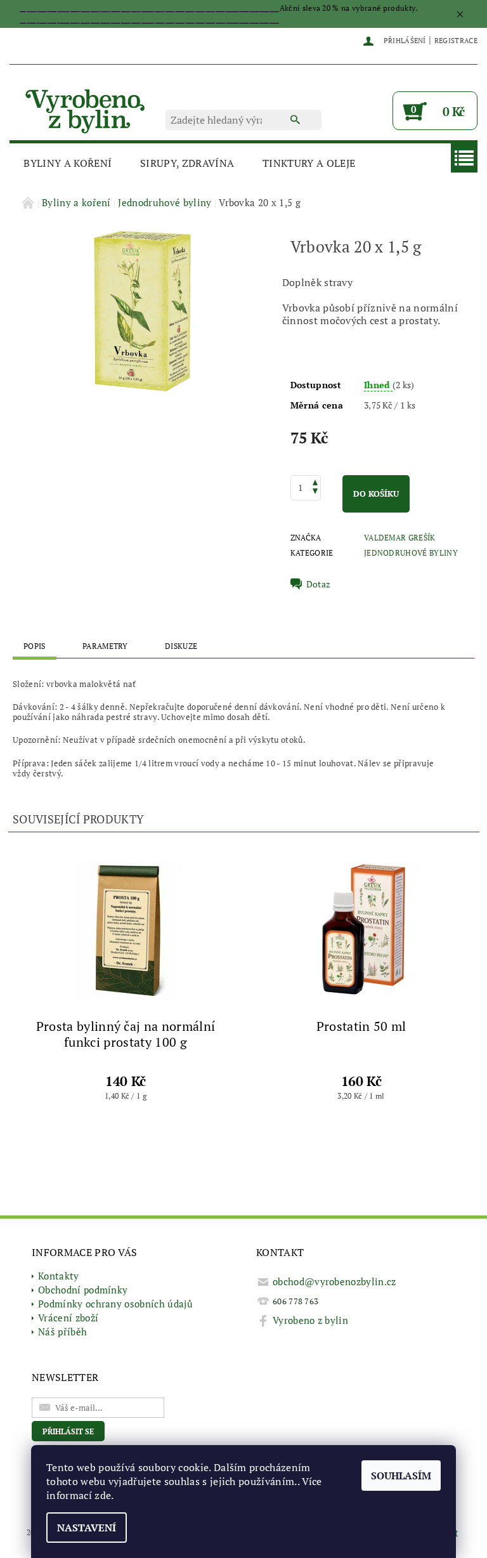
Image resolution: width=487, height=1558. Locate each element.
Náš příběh (62, 1331)
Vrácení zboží (68, 1317)
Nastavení (86, 1528)
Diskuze (181, 646)
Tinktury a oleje (309, 163)
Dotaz (318, 584)
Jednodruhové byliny (411, 553)
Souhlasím (401, 1476)
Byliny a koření (67, 163)
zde (102, 1495)
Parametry (105, 646)
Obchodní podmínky (82, 1289)
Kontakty (58, 1275)
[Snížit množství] (315, 493)
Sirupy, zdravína (187, 163)
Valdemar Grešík (400, 537)
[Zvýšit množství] (315, 481)
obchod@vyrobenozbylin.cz (334, 1281)
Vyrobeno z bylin (310, 1320)
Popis (34, 646)
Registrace (455, 40)
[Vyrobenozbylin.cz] (86, 109)
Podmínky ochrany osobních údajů (115, 1303)
